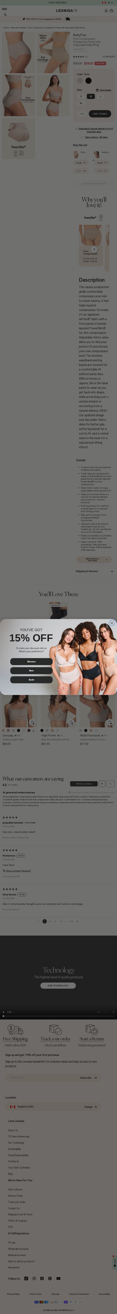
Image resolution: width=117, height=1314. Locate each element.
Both (31, 679)
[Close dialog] (112, 623)
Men (31, 670)
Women (31, 661)
